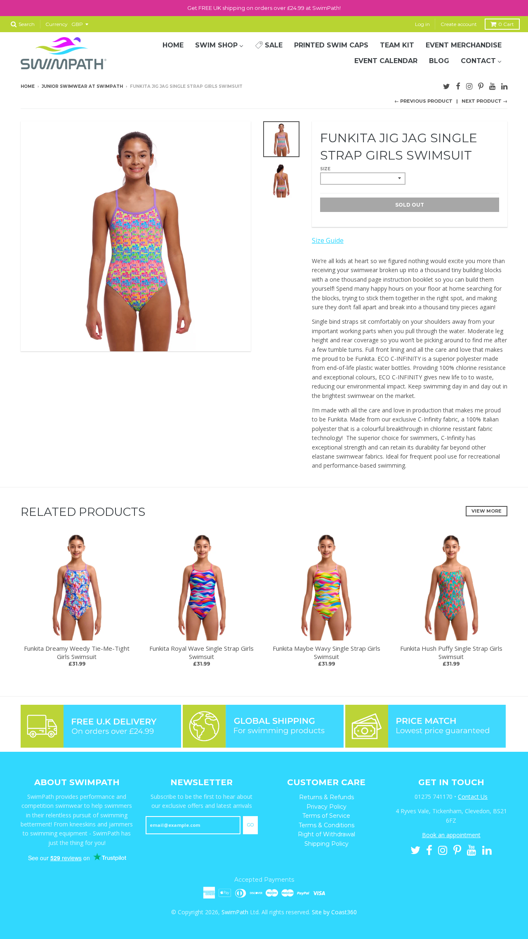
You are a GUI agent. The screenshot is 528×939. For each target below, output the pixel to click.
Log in (422, 24)
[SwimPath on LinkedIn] (504, 85)
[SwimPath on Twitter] (446, 85)
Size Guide (328, 240)
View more (486, 511)
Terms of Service (326, 815)
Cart (506, 24)
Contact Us (473, 796)
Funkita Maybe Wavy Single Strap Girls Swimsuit (326, 652)
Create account (459, 24)
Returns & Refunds (326, 797)
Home (28, 86)
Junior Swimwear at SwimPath (82, 86)
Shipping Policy (326, 843)
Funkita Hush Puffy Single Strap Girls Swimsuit (451, 652)
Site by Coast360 (334, 912)
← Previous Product (423, 101)
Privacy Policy (326, 806)
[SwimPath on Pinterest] (480, 85)
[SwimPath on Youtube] (492, 85)
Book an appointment (451, 835)
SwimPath (235, 912)
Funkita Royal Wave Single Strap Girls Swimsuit (201, 652)
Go (250, 825)
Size (325, 169)
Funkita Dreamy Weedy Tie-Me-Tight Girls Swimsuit (77, 652)
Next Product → (484, 101)
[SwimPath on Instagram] (469, 85)
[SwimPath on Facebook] (458, 85)
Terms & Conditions (326, 825)
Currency (56, 24)
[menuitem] (173, 45)
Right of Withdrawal (326, 834)
